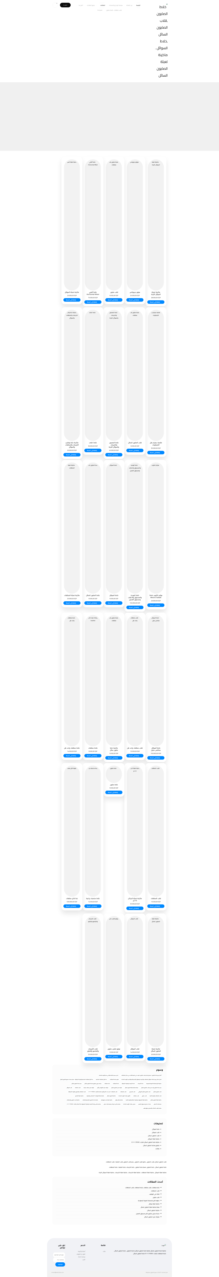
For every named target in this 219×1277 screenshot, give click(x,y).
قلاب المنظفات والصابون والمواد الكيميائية (77, 1092)
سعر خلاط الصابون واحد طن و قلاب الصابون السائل (151, 1088)
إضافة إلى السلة (155, 302)
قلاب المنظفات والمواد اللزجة (155, 1096)
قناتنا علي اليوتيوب (154, 1194)
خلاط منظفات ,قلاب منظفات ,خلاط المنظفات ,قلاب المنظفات (142, 1187)
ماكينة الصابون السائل (111, 1096)
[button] (56, 5)
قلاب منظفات (136, 1096)
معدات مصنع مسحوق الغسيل (144, 1104)
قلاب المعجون (132, 1092)
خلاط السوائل (155, 1129)
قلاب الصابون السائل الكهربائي (144, 1092)
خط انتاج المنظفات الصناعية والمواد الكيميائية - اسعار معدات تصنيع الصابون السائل (76, 1079)
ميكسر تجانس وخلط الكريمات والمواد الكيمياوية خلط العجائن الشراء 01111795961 (84, 1104)
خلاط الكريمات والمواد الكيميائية (128, 1083)
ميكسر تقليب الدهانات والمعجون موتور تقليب (152, 1108)
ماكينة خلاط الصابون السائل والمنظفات (90, 1100)
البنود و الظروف (81, 1254)
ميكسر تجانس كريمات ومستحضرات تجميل (112, 1104)
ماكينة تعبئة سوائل (119, 1100)
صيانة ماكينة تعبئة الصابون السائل (131, 1088)
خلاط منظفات (107, 1083)
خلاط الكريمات (140, 1083)
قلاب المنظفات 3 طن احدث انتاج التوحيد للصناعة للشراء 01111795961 (103, 1092)
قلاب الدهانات (77, 1088)
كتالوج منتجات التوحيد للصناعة (124, 1096)
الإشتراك (60, 1264)
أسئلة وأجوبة (81, 1251)
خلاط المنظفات (116, 1083)
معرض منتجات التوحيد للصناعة (129, 1104)
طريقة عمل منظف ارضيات (88, 1088)
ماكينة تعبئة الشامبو (79, 1096)
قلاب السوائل (69, 1088)
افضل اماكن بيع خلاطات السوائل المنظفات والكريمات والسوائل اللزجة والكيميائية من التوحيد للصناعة (141, 1079)
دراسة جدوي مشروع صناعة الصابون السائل (92, 1083)
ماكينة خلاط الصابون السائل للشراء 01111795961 (145, 1142)
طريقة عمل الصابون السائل (116, 1088)
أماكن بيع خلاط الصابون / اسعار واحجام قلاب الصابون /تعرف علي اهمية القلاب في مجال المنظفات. (141, 1075)
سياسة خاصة (81, 1256)
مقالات (157, 1148)
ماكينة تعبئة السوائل (153, 1139)
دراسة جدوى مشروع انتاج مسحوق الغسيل (147, 1213)
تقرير (84, 1259)
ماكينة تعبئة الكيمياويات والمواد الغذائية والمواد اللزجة (137, 1100)
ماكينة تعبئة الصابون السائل (155, 1100)
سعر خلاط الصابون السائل (77, 1083)
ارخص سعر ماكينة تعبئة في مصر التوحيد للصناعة (108, 1075)
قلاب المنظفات (123, 1092)
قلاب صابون (144, 1096)
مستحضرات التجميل (157, 1104)
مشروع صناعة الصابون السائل (151, 1145)
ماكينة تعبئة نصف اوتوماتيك (106, 1100)
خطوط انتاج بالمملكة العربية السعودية (153, 1083)
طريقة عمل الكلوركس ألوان (102, 1088)
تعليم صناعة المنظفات (114, 1079)
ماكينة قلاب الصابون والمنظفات (73, 1100)
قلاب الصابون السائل (157, 1092)
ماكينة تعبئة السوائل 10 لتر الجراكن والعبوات (95, 1096)
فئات (104, 1251)
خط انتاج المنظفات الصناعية (101, 1079)
